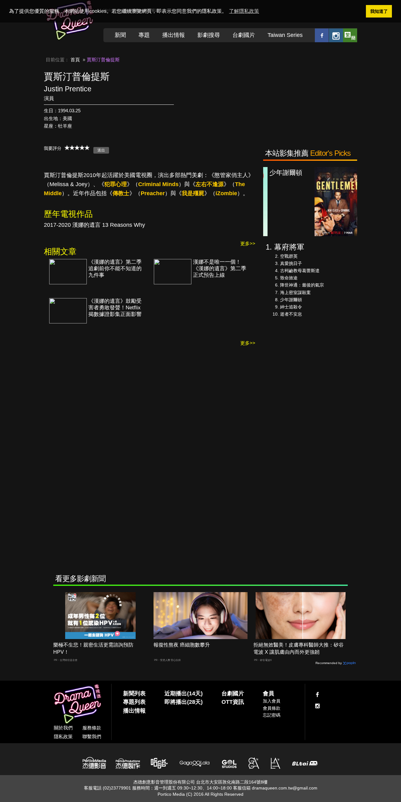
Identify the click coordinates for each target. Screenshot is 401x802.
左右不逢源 (209, 184)
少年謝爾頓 (291, 299)
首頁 (75, 59)
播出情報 (173, 35)
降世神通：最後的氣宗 (302, 284)
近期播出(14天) (183, 693)
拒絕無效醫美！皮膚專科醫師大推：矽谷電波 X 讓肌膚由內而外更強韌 (298, 648)
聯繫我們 (91, 736)
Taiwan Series (285, 35)
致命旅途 (289, 277)
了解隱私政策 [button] (244, 11)
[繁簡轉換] (350, 35)
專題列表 (134, 702)
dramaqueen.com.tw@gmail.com (284, 787)
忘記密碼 (271, 715)
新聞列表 (134, 693)
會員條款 (271, 708)
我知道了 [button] (379, 11)
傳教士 (120, 193)
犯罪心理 (115, 184)
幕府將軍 (289, 247)
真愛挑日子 (291, 263)
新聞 (120, 35)
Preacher (153, 193)
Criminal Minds (158, 184)
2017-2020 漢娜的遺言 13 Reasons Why (94, 225)
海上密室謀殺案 (295, 292)
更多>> (247, 243)
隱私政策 (63, 736)
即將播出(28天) (183, 702)
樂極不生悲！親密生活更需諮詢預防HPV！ (93, 648)
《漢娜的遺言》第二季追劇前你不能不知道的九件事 (115, 268)
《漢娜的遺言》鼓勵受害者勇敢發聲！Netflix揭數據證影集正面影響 (115, 307)
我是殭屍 (193, 193)
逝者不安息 (291, 314)
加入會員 (271, 700)
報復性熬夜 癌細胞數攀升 (182, 644)
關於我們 (63, 727)
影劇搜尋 (208, 35)
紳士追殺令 (291, 306)
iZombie (226, 193)
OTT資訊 (232, 702)
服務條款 (91, 727)
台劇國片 (243, 35)
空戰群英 (289, 256)
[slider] (77, 147)
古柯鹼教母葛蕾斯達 (300, 270)
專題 (144, 35)
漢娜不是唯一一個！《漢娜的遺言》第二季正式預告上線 (219, 268)
